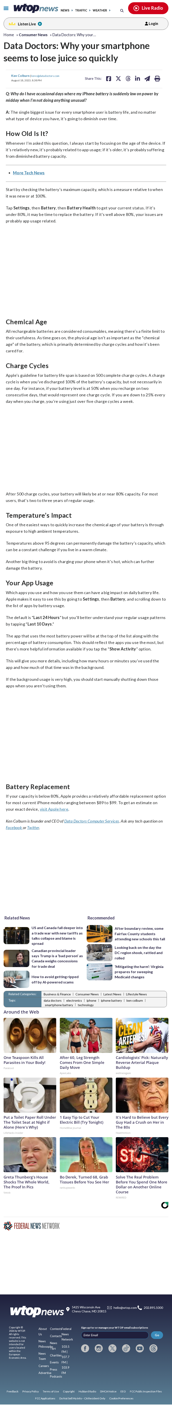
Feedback (12, 1391)
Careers (44, 1366)
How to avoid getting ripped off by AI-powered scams (55, 979)
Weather (100, 10)
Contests (56, 1329)
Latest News (112, 994)
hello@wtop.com (125, 1307)
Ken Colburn (20, 76)
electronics (74, 1000)
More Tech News (29, 172)
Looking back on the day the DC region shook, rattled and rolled (139, 952)
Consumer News (87, 994)
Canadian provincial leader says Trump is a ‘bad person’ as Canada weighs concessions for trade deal (57, 958)
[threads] (153, 1348)
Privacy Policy (30, 1391)
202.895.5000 (153, 1307)
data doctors (53, 1000)
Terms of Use (51, 1391)
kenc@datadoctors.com (45, 75)
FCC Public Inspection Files (146, 1391)
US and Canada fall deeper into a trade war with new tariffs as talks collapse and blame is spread (57, 935)
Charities (56, 1355)
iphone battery (111, 1000)
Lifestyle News (136, 994)
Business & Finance (57, 994)
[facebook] (85, 1348)
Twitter (33, 827)
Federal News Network (67, 1334)
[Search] (122, 10)
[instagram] (99, 1348)
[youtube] (140, 1348)
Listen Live (27, 24)
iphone (91, 1000)
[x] (112, 1348)
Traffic (81, 10)
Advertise (45, 1373)
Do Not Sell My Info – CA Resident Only (82, 1398)
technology (86, 1005)
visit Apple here (54, 809)
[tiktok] (126, 1348)
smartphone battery (59, 1005)
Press (53, 1369)
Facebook (14, 827)
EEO (123, 1391)
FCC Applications (45, 1398)
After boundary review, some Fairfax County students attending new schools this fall (140, 933)
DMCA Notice (108, 1391)
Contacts (56, 1336)
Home (9, 34)
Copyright (69, 1391)
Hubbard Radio (87, 1391)
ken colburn (135, 1000)
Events (54, 1362)
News (65, 10)
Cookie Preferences (121, 1398)
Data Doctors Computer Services (91, 821)
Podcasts (56, 1376)
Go (157, 1335)
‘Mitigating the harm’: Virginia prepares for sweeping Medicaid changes (139, 971)
